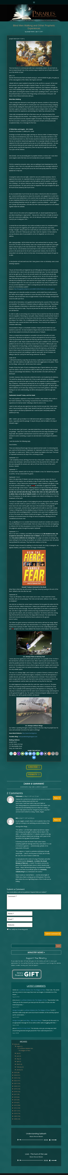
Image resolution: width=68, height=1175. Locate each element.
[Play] (18, 1139)
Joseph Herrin (30, 31)
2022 (17, 1080)
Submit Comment (52, 934)
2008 (17, 1119)
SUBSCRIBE (33, 767)
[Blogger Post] (57, 753)
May (19, 1059)
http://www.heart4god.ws (29, 733)
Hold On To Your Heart (23, 1028)
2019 (17, 1089)
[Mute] (50, 1140)
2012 (17, 1108)
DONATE (32, 774)
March (19, 1064)
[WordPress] (53, 753)
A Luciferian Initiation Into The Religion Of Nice (32, 990)
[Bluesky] (34, 757)
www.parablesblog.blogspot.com (28, 736)
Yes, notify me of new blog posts (18, 929)
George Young (16, 1010)
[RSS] (49, 753)
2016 (16, 1097)
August (19, 1046)
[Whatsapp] (37, 753)
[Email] (22, 753)
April (19, 1061)
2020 (17, 1086)
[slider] (53, 1140)
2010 (17, 1113)
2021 (17, 1083)
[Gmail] (15, 753)
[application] (36, 1140)
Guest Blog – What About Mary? (32, 1020)
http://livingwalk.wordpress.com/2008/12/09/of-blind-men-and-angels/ (34, 289)
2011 (17, 1111)
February (20, 1067)
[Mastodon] (41, 753)
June (19, 1056)
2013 (17, 1105)
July (18, 1053)
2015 (16, 1100)
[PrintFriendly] (11, 753)
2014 (16, 1102)
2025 (16, 1072)
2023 (17, 1078)
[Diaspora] (45, 753)
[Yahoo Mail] (18, 753)
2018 (17, 1091)
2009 (17, 1116)
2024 (17, 1075)
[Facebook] (34, 753)
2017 (16, 1094)
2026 (16, 1044)
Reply (56, 798)
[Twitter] (30, 753)
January (20, 1070)
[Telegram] (26, 753)
